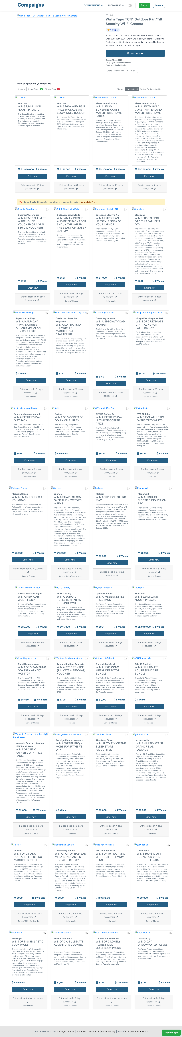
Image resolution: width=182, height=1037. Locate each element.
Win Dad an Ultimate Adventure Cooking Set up (68, 945)
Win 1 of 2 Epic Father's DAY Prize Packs (29, 752)
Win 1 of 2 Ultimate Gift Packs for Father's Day (149, 324)
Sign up (144, 5)
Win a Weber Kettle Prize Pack (110, 598)
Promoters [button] (115, 5)
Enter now (32, 176)
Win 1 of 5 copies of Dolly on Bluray (69, 419)
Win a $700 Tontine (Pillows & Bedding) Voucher (71, 670)
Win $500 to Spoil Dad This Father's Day (147, 221)
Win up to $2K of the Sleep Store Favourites (111, 746)
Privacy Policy (108, 1031)
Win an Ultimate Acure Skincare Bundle (146, 670)
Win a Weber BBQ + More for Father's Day (69, 746)
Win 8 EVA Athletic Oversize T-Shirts (150, 419)
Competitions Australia (136, 1031)
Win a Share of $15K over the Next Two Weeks (68, 500)
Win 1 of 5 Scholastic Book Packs (28, 943)
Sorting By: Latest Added (151, 89)
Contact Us (93, 1031)
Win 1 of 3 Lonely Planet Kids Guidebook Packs (108, 945)
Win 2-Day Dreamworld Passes (153, 943)
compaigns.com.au (64, 1031)
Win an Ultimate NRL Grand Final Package (150, 746)
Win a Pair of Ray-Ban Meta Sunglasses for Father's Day (70, 857)
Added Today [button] (35, 89)
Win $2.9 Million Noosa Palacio (29, 108)
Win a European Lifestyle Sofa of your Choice (108, 221)
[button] (159, 5)
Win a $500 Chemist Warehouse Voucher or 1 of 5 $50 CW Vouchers (32, 223)
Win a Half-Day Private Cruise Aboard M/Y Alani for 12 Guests (28, 326)
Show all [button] (21, 89)
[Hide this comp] (47, 659)
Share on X (132, 71)
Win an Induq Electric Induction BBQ (152, 500)
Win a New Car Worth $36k (28, 598)
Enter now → (135, 53)
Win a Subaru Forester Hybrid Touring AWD (69, 600)
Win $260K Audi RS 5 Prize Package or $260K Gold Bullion (71, 109)
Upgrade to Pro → (89, 202)
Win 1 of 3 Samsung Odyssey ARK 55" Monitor (32, 670)
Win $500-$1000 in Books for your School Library (149, 857)
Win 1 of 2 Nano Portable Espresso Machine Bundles (28, 857)
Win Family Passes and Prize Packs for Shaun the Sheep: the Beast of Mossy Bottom (71, 224)
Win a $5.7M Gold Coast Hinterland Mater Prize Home (148, 109)
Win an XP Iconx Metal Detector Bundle (107, 670)
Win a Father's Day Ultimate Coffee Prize (109, 420)
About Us (81, 1031)
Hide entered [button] (132, 89)
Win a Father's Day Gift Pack (27, 419)
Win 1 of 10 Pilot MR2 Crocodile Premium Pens (110, 857)
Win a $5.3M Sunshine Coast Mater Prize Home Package (109, 111)
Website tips (171, 1032)
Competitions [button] (92, 5)
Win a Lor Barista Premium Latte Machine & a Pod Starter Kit (68, 329)
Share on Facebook (115, 71)
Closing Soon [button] (52, 89)
